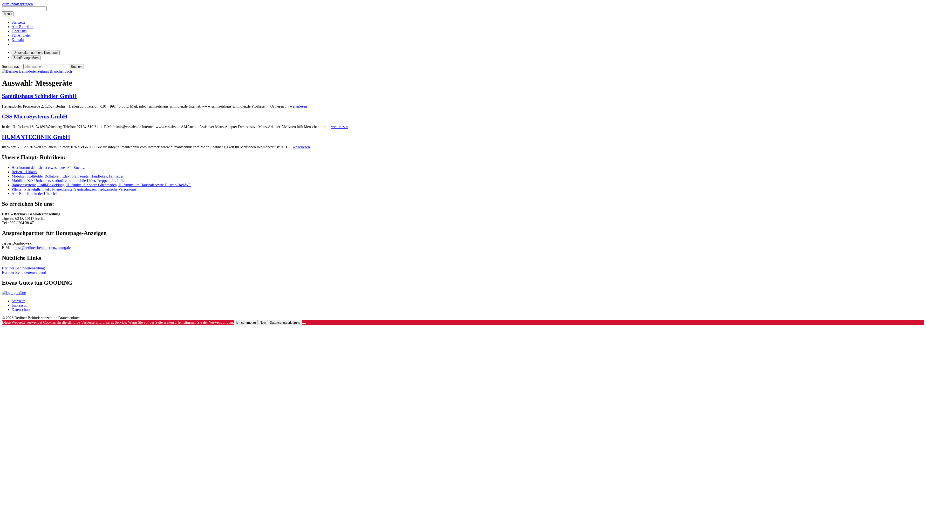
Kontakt (18, 40)
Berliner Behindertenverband (24, 272)
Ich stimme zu (246, 322)
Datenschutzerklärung (285, 322)
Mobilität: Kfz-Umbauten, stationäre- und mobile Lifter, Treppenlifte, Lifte (68, 180)
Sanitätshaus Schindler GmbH (39, 96)
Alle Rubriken (22, 27)
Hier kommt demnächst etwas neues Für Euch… (48, 167)
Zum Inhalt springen (17, 4)
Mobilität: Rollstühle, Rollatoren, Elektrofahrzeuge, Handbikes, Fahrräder (67, 176)
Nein (263, 322)
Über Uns (19, 31)
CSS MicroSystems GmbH (35, 116)
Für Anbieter (21, 35)
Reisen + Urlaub (24, 172)
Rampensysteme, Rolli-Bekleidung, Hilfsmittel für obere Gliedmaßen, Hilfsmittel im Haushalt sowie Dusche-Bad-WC (101, 185)
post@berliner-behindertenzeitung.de (42, 248)
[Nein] (304, 323)
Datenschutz (21, 310)
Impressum (20, 305)
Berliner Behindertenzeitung (23, 268)
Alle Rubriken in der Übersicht (35, 194)
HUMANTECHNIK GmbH (36, 137)
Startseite (18, 22)
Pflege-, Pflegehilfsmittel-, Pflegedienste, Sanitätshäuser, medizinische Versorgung (74, 189)
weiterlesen (298, 106)
